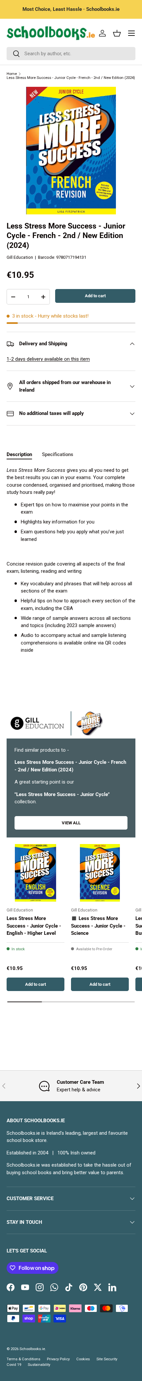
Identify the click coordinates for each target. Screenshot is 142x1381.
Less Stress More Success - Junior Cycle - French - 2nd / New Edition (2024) (71, 78)
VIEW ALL (71, 822)
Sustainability (39, 1365)
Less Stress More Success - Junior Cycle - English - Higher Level (34, 925)
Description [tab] (19, 454)
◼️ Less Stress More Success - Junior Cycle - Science (98, 925)
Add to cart (95, 295)
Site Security (106, 1359)
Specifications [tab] (57, 454)
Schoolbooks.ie (32, 1349)
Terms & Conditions (23, 1359)
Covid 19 (14, 1365)
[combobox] (71, 53)
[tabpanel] (71, 560)
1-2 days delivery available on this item (48, 359)
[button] (117, 33)
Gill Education (20, 257)
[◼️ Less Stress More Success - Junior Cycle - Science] (100, 873)
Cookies (83, 1359)
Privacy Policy (58, 1359)
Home (12, 74)
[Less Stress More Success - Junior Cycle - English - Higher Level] (35, 873)
